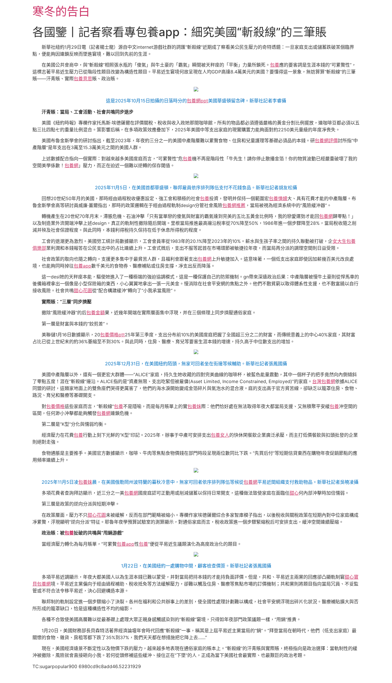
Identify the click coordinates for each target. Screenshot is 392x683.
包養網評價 (326, 140)
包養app (82, 266)
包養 (274, 65)
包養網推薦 (233, 205)
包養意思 (83, 78)
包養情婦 (278, 198)
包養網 (71, 165)
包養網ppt (197, 101)
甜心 (294, 493)
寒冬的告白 (61, 11)
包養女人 (220, 435)
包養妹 (194, 406)
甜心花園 (83, 290)
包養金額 (95, 312)
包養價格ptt (112, 334)
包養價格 (55, 406)
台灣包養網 (323, 381)
